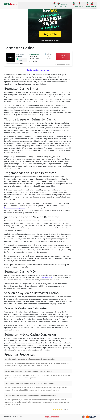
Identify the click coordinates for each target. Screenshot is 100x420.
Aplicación (82, 6)
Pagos (88, 6)
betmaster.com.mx (38, 70)
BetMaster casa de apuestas (14, 208)
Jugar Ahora (63, 56)
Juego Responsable (52, 417)
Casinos (75, 6)
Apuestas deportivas (64, 5)
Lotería (93, 6)
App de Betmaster (47, 277)
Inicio (56, 6)
